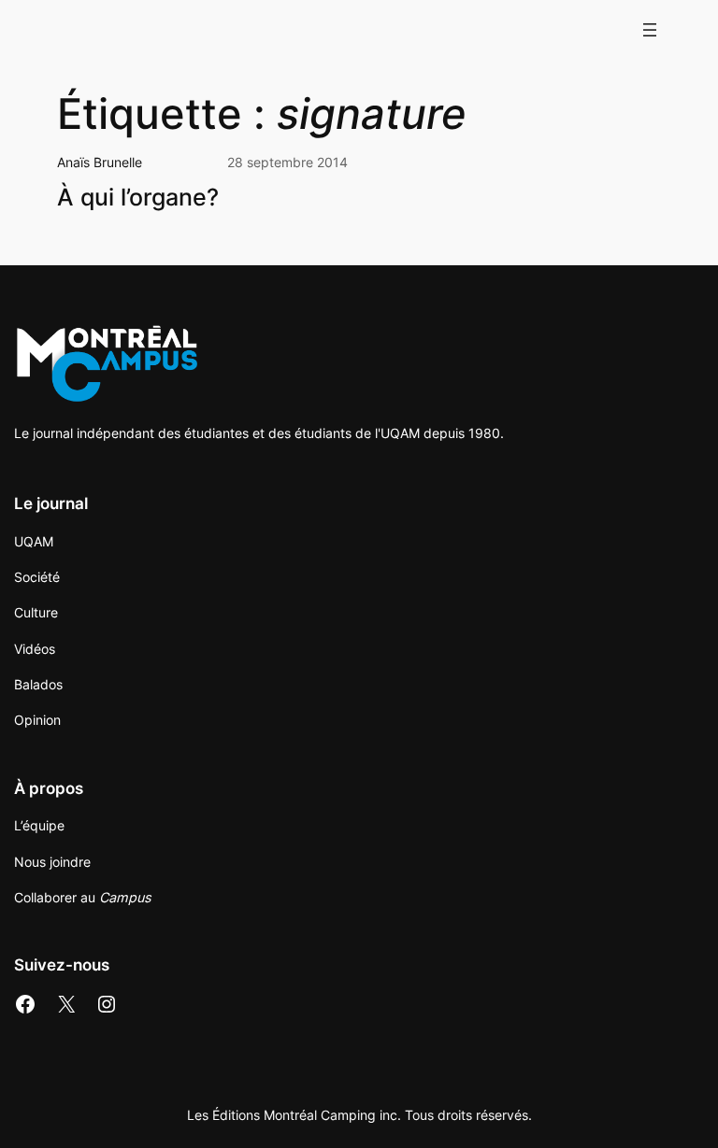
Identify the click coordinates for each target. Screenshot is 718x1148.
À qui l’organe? (138, 197)
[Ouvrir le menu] (650, 30)
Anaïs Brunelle (99, 162)
